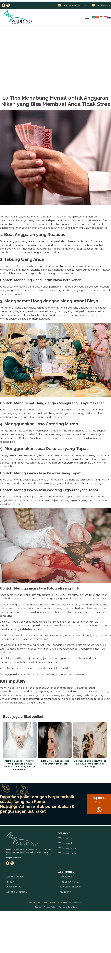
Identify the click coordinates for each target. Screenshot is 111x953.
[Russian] (109, 17)
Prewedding (64, 892)
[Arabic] (94, 17)
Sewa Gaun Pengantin (69, 886)
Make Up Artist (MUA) (69, 882)
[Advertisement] (55, 47)
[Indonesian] (105, 17)
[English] (101, 17)
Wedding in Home (67, 853)
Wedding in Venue (67, 848)
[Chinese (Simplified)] (98, 17)
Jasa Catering (65, 876)
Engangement (13, 886)
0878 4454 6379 (104, 5)
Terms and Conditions (68, 907)
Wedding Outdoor (15, 876)
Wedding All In (65, 843)
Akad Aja (10, 882)
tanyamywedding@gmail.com (76, 5)
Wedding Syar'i (65, 838)
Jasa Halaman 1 (77, 902)
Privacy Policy (50, 907)
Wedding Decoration (16, 892)
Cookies (38, 907)
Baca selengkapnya (46, 662)
